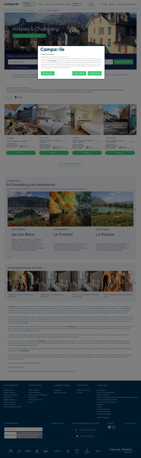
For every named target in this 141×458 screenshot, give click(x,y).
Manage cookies (48, 73)
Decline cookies (79, 73)
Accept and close (94, 73)
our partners (52, 60)
